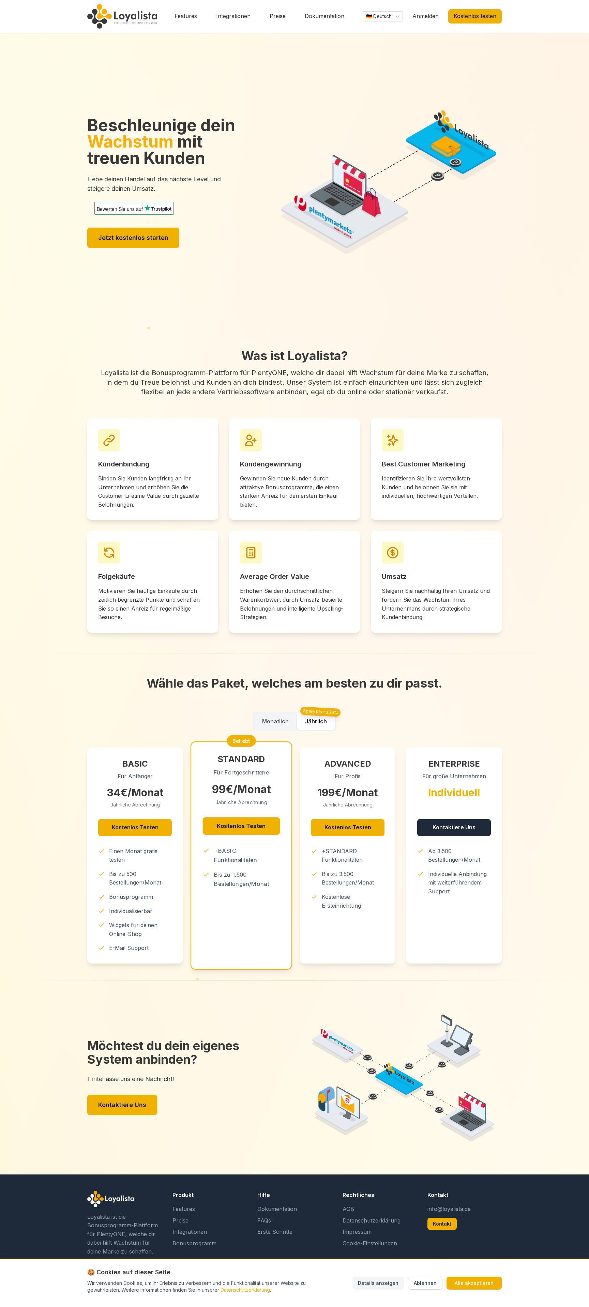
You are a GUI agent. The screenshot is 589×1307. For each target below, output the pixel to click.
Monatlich (275, 721)
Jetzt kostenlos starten (133, 237)
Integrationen (189, 1231)
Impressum (357, 1231)
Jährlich (316, 721)
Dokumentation (277, 1208)
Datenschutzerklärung (372, 1220)
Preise (180, 1220)
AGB (348, 1208)
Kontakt (442, 1224)
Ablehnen (425, 1283)
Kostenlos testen (475, 16)
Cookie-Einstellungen (370, 1243)
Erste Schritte (274, 1231)
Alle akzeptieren (474, 1283)
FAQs (264, 1220)
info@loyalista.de (449, 1208)
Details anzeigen (378, 1283)
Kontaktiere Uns (454, 827)
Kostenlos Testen (135, 827)
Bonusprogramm (194, 1243)
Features (183, 1208)
